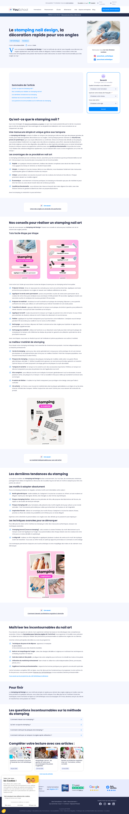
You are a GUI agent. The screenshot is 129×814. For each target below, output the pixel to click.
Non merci (8, 805)
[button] (4, 811)
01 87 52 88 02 (69, 3)
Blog (93, 9)
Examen (40, 787)
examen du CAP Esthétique (42, 672)
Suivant (103, 109)
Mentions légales (69, 811)
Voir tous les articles (46, 774)
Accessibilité (55, 811)
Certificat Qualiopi (25, 811)
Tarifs (65, 801)
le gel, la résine (17, 646)
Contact (66, 804)
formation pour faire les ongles (34, 634)
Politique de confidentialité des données (90, 811)
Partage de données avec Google (13, 798)
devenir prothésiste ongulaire (34, 124)
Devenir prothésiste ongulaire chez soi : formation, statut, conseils (71, 762)
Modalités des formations (41, 811)
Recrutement (72, 801)
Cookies (107, 811)
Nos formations (57, 801)
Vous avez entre (94, 100)
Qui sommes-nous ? (55, 804)
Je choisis (20, 805)
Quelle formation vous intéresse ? (100, 85)
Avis (76, 9)
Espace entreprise (85, 9)
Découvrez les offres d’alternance (71, 15)
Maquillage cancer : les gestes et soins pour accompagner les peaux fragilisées (44, 763)
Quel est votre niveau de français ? (100, 93)
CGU (61, 811)
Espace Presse (75, 804)
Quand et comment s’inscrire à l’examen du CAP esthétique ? (20, 762)
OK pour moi (32, 805)
